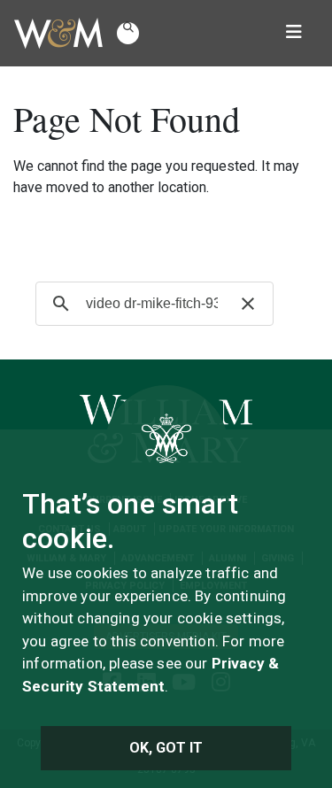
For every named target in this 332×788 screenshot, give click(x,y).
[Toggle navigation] (294, 33)
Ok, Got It (166, 747)
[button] (128, 33)
